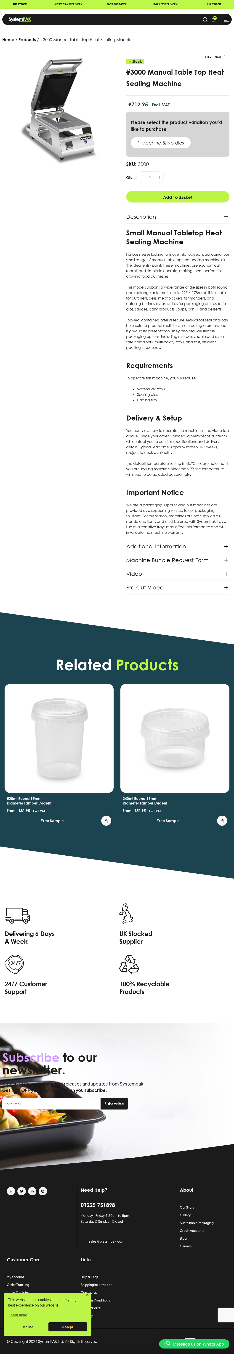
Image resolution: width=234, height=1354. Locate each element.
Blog (183, 1238)
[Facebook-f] (11, 1191)
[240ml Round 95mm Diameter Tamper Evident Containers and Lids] (174, 738)
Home (8, 39)
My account (15, 1277)
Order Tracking (18, 1285)
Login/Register (18, 1292)
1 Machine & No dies (161, 142)
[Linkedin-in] (32, 1191)
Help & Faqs (89, 1277)
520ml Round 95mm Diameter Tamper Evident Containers (29, 803)
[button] (194, 1344)
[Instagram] (43, 1191)
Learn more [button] (18, 1315)
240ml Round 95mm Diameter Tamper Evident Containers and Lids (145, 803)
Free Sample (52, 820)
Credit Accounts (192, 1230)
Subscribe (114, 1103)
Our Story (187, 1207)
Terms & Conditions (95, 1300)
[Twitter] (21, 1191)
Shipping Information (96, 1285)
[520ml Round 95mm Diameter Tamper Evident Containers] (59, 738)
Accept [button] (67, 1327)
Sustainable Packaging (197, 1223)
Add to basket (178, 197)
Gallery (185, 1215)
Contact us (89, 1292)
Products (27, 39)
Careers (186, 1246)
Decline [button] (27, 1327)
